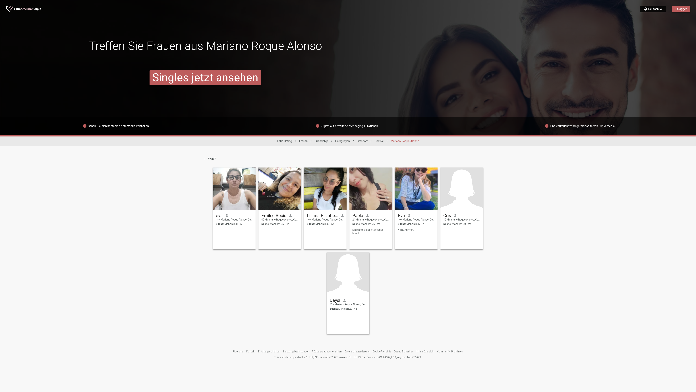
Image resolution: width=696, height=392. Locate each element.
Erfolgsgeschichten (269, 351)
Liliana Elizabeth (322, 215)
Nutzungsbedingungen (296, 351)
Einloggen (681, 9)
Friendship (321, 141)
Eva (401, 215)
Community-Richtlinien (450, 351)
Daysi (335, 300)
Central (379, 141)
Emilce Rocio (273, 215)
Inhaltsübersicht (425, 351)
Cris (447, 215)
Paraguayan (342, 141)
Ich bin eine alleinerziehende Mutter (367, 231)
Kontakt (250, 351)
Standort (362, 141)
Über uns (238, 351)
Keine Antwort (406, 229)
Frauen (303, 141)
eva (219, 215)
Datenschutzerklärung (357, 351)
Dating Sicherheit (403, 351)
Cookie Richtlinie (381, 351)
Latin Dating (284, 141)
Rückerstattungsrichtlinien (327, 351)
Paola (357, 215)
